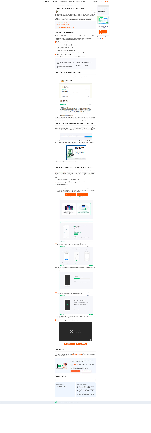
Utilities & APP (71, 1)
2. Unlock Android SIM (101, 9)
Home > (57, 5)
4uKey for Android (103, 25)
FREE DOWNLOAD (76, 370)
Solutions (83, 1)
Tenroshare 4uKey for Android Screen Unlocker (82, 360)
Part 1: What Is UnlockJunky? (62, 22)
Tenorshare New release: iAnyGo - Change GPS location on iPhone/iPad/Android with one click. (87, 390)
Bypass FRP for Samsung (75, 364)
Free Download (104, 30)
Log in (107, 1)
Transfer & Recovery (63, 1)
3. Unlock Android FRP (101, 11)
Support (95, 1)
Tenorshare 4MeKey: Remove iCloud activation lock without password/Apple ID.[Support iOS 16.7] (86, 394)
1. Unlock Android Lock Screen (103, 8)
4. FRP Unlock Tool (101, 13)
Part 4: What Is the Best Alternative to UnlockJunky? (66, 27)
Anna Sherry (60, 10)
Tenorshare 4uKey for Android (79, 170)
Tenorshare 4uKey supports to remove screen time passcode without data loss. (86, 387)
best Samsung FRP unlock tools (60, 172)
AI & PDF (77, 1)
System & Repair (54, 1)
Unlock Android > (61, 5)
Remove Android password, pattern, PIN (77, 363)
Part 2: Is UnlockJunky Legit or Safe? (63, 24)
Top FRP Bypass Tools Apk (62, 386)
